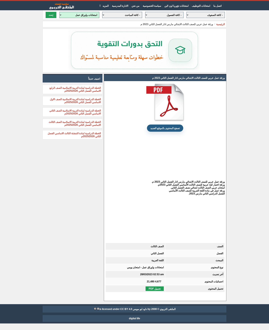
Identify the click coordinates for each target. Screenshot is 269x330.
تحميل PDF (155, 288)
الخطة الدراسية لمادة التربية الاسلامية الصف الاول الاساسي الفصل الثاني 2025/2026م (75, 101)
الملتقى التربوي (168, 309)
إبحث (51, 15)
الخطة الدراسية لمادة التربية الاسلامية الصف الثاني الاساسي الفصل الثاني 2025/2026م (75, 112)
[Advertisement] (165, 156)
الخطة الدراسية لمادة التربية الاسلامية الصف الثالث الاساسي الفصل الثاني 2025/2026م (75, 123)
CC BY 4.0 (126, 309)
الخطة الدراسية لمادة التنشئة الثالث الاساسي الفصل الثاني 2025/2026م (74, 135)
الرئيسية (220, 24)
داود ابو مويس (140, 309)
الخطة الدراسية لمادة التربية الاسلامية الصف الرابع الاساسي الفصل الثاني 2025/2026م (75, 89)
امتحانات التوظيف (201, 6)
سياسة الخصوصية (152, 6)
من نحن (135, 6)
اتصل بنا (217, 6)
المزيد (105, 6)
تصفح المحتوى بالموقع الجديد (165, 128)
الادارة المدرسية (120, 6)
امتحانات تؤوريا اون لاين (176, 6)
